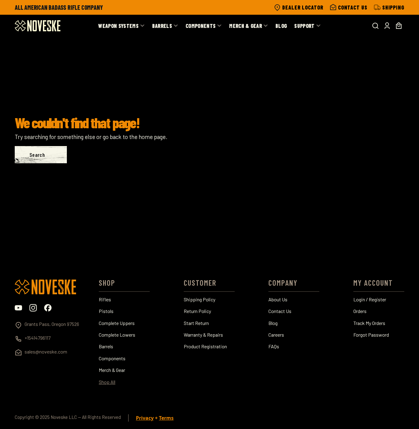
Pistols (106, 311)
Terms (166, 418)
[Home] (37, 25)
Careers (276, 335)
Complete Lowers (117, 335)
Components (112, 358)
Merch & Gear (112, 370)
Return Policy (197, 311)
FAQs (273, 346)
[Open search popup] (375, 25)
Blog (273, 323)
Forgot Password (371, 335)
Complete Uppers (117, 323)
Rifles (105, 299)
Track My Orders (369, 323)
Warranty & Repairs (203, 335)
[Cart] (398, 25)
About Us (277, 299)
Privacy (145, 418)
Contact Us (279, 311)
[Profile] (387, 25)
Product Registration (205, 346)
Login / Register (369, 299)
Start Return (196, 323)
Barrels (106, 346)
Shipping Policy (199, 299)
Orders (360, 311)
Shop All (107, 382)
